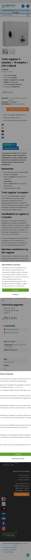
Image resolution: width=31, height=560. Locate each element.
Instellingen (16, 294)
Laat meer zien (18, 387)
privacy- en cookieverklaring (17, 286)
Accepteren (15, 290)
